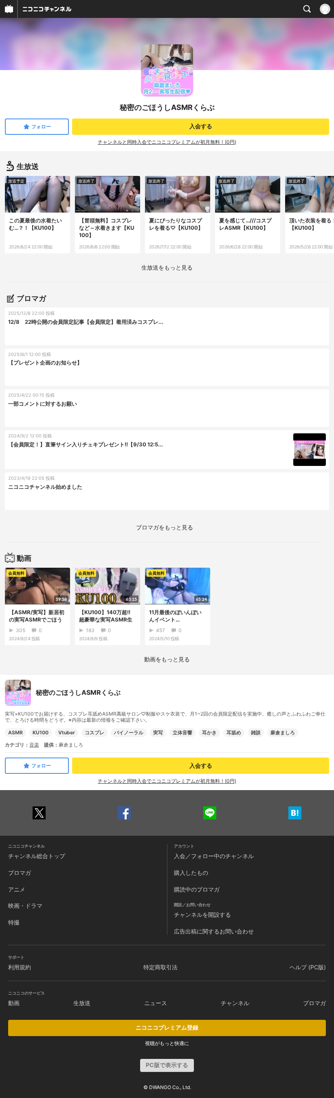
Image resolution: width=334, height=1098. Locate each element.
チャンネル (235, 1002)
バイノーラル (128, 732)
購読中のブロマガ (197, 889)
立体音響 (182, 732)
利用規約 (19, 967)
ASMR (15, 732)
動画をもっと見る (167, 659)
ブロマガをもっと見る (164, 527)
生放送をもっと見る (167, 267)
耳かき (209, 732)
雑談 (256, 732)
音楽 (34, 745)
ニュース (155, 1002)
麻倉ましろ (282, 732)
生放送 (81, 1002)
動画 (14, 1002)
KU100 (40, 732)
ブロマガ (19, 872)
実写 (158, 732)
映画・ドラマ (25, 905)
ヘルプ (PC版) (308, 967)
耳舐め (233, 732)
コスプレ (94, 732)
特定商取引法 (160, 967)
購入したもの (191, 872)
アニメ (16, 889)
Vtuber (66, 732)
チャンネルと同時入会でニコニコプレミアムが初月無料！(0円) (167, 142)
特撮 (14, 922)
